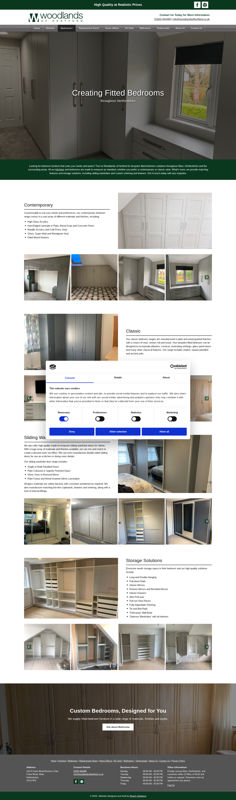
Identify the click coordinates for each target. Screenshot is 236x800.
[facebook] (197, 5)
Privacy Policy (178, 761)
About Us (180, 28)
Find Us (171, 785)
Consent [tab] (70, 378)
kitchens (59, 169)
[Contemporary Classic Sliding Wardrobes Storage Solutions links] (72, 28)
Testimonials (163, 28)
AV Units (129, 28)
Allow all (164, 431)
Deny (72, 431)
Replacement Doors (89, 28)
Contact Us (196, 28)
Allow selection (118, 431)
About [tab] (166, 377)
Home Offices (112, 28)
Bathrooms (145, 28)
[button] (118, 727)
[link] (67, 28)
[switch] (100, 419)
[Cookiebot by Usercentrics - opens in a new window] (173, 367)
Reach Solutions (138, 796)
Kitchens (50, 28)
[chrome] (205, 5)
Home (37, 28)
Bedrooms (66, 28)
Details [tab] (118, 377)
